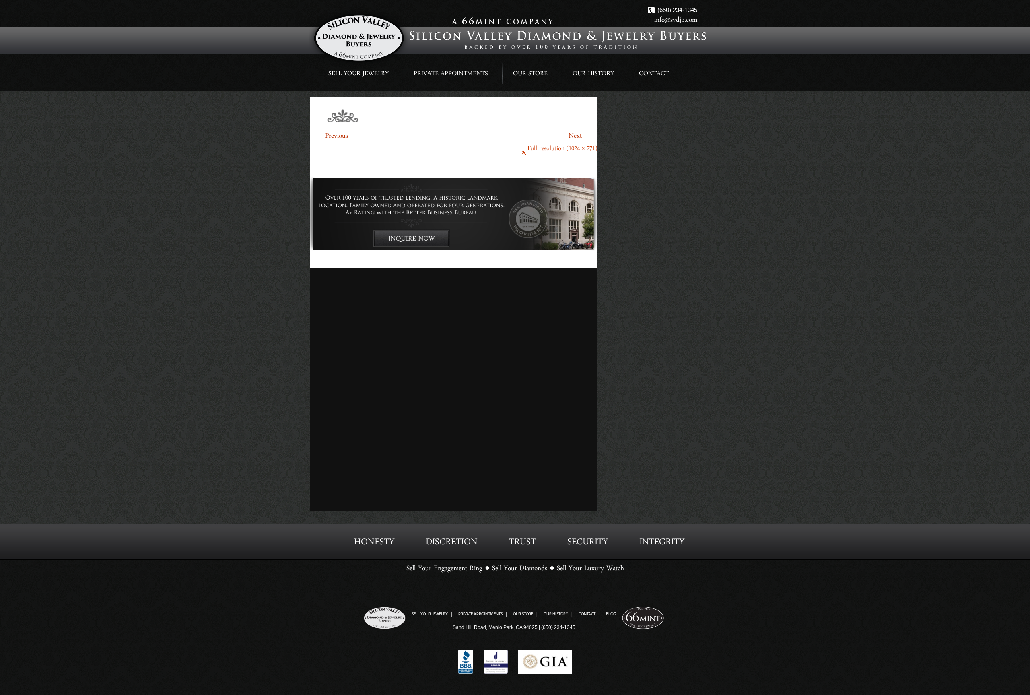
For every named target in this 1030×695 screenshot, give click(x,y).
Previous (329, 137)
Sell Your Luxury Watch (590, 570)
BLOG (611, 614)
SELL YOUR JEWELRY (358, 75)
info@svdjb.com (675, 21)
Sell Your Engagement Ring (444, 570)
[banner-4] (453, 215)
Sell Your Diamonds (519, 570)
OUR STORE (530, 75)
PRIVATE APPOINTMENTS (451, 75)
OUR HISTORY (593, 75)
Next (583, 137)
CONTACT (654, 75)
